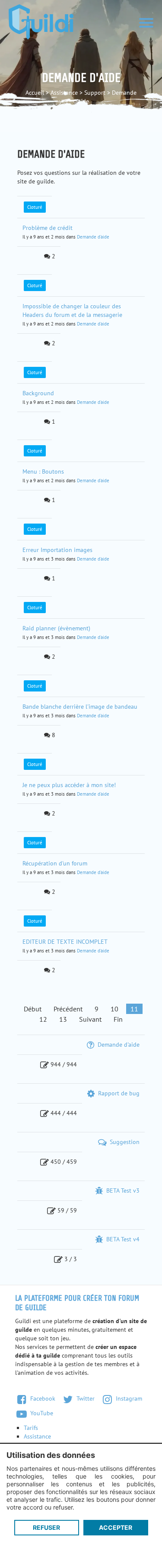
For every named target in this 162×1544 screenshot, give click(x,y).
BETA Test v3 (122, 1190)
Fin (118, 1019)
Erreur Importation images (57, 550)
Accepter (115, 1527)
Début (32, 1009)
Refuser (46, 1527)
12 (43, 1019)
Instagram (128, 1398)
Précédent (68, 1009)
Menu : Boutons (43, 471)
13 (63, 1019)
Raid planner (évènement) (56, 628)
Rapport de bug (118, 1093)
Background (38, 393)
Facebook (42, 1398)
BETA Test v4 (122, 1239)
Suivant (90, 1019)
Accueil (34, 92)
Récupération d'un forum (54, 863)
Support (94, 92)
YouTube (41, 1413)
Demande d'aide (93, 237)
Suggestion (124, 1142)
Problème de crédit (47, 228)
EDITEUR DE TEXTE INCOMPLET (65, 942)
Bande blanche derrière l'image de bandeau (79, 706)
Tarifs (31, 1428)
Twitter (85, 1398)
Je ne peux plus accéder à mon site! (69, 785)
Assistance (64, 92)
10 (114, 1009)
